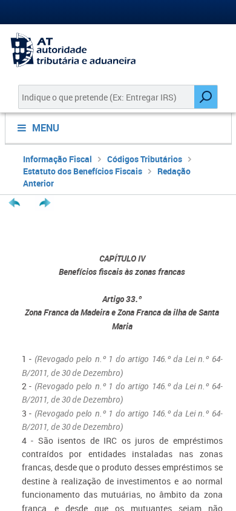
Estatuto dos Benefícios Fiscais (82, 171)
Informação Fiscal (57, 159)
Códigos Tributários (144, 159)
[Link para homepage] (118, 50)
